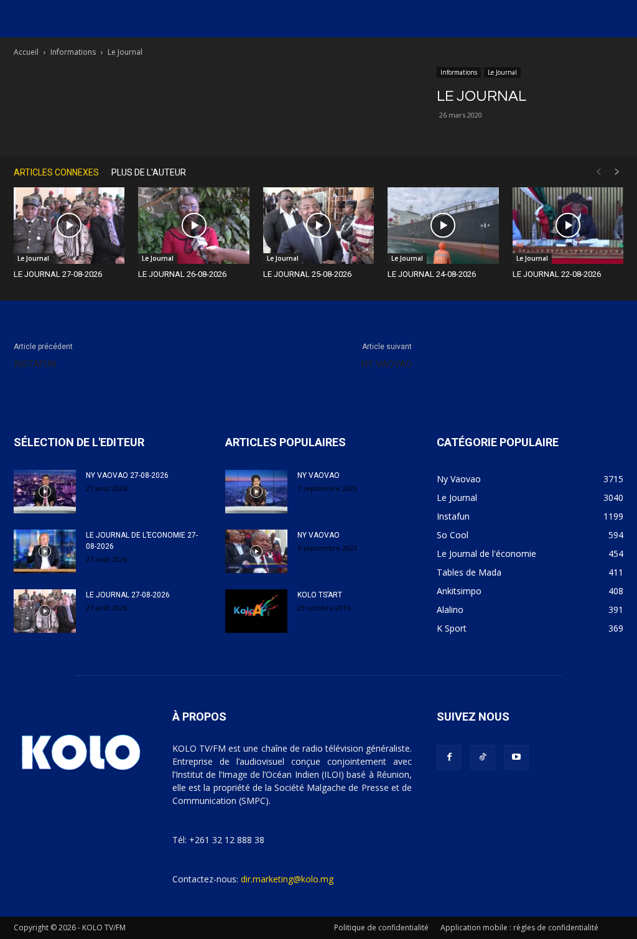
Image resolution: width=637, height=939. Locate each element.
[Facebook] (449, 757)
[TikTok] (482, 757)
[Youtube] (516, 757)
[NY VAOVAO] (256, 491)
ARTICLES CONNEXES (56, 172)
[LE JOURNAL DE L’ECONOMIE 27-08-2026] (45, 551)
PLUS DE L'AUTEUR (148, 172)
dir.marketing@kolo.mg (287, 879)
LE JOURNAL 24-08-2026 (432, 274)
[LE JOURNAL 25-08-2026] (318, 225)
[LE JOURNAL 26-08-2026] (193, 225)
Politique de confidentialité (381, 927)
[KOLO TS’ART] (256, 611)
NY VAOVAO (386, 364)
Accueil (26, 52)
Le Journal (502, 72)
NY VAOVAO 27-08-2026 (127, 475)
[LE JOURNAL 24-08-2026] (443, 225)
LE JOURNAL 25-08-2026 (307, 274)
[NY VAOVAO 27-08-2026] (45, 491)
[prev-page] (598, 172)
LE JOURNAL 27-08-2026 (58, 274)
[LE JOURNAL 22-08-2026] (568, 225)
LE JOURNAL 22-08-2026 (557, 274)
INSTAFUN (35, 364)
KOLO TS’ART (319, 595)
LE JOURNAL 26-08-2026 (182, 274)
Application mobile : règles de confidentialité (519, 927)
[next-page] (617, 172)
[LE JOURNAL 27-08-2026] (69, 225)
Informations (73, 52)
